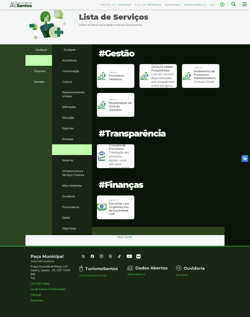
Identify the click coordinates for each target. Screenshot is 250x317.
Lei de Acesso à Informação (48, 289)
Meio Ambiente (72, 185)
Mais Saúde (125, 237)
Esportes (68, 128)
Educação (68, 117)
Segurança (69, 228)
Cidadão (39, 60)
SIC (213, 4)
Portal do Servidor (116, 4)
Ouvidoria (173, 4)
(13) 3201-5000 (40, 284)
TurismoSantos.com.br (92, 275)
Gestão (66, 149)
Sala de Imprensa (148, 4)
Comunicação (70, 71)
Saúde (66, 217)
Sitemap (36, 295)
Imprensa (37, 300)
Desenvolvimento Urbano (73, 94)
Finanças (67, 139)
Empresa (39, 71)
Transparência (195, 4)
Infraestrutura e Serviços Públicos (73, 173)
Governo (67, 160)
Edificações (69, 107)
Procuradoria (70, 207)
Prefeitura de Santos (21, 4)
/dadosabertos (136, 274)
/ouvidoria (182, 275)
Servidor (39, 82)
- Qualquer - (41, 50)
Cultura (67, 82)
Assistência (69, 60)
